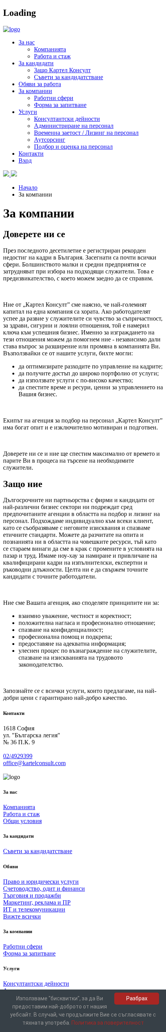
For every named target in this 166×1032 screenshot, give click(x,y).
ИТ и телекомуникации (34, 909)
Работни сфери (53, 98)
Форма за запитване (60, 105)
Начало (28, 187)
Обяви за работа (40, 84)
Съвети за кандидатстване (68, 77)
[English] (14, 174)
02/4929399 (17, 756)
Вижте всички (22, 916)
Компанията (50, 49)
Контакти (31, 153)
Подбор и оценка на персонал (73, 146)
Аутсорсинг (49, 139)
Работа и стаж (52, 56)
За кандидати (36, 63)
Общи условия (22, 821)
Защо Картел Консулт (62, 70)
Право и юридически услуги (41, 881)
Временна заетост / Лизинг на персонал (86, 132)
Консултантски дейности (67, 118)
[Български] (7, 174)
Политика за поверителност (107, 1023)
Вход (25, 160)
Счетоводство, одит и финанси (44, 888)
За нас (27, 42)
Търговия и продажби (32, 895)
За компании (35, 91)
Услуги (28, 112)
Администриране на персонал (73, 125)
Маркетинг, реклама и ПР (37, 902)
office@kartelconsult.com (34, 763)
